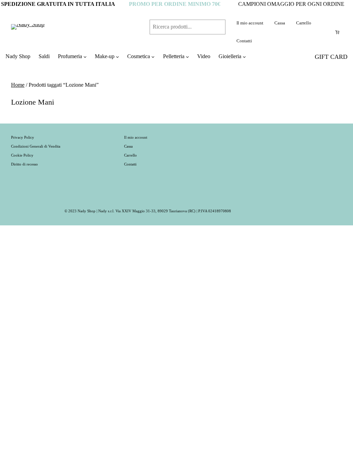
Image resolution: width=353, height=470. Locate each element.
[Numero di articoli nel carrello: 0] (337, 32)
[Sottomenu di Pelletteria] (187, 56)
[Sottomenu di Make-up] (117, 56)
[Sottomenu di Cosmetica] (152, 56)
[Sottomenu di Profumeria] (85, 56)
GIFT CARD (331, 56)
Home (17, 85)
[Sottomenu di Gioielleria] (244, 56)
